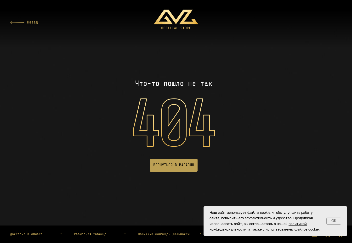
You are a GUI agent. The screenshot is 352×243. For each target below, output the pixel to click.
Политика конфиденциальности (164, 234)
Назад (32, 22)
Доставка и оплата (26, 234)
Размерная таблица (90, 234)
